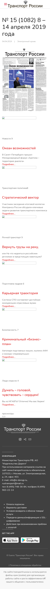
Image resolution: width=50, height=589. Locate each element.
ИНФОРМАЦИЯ (9, 456)
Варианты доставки (16, 507)
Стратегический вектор (20, 197)
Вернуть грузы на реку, (20, 247)
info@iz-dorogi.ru (18, 480)
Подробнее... (8, 164)
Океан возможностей (19, 148)
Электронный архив (26, 41)
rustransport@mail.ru (13, 483)
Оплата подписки (15, 504)
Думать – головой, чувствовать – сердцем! (20, 392)
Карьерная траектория (20, 293)
